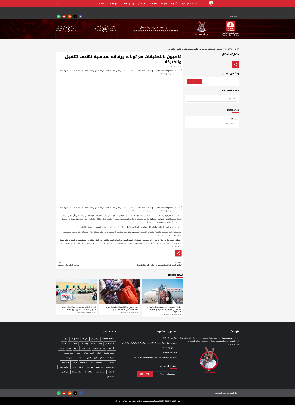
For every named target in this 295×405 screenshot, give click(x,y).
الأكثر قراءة (111, 348)
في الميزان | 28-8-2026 (170, 338)
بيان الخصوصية (231, 393)
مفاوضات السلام (100, 372)
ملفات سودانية (76, 372)
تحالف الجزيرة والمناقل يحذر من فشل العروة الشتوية (159, 264)
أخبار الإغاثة (75, 339)
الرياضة (115, 3)
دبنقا (103, 3)
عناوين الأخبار (110, 367)
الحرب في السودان (99, 348)
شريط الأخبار (65, 362)
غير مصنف (99, 367)
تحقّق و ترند (70, 357)
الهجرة (89, 357)
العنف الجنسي (68, 353)
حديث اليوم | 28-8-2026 (170, 348)
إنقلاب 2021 (84, 343)
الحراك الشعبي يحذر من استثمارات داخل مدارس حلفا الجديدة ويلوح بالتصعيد (79, 308)
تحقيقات (80, 357)
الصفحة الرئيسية (189, 3)
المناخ (102, 357)
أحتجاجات (85, 339)
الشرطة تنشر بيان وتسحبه (69, 264)
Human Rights (108, 339)
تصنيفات (234, 119)
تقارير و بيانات (110, 362)
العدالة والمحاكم (89, 353)
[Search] (57, 3)
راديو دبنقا (129, 3)
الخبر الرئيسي (86, 348)
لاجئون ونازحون (63, 367)
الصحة (62, 348)
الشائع (69, 348)
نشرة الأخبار (64, 372)
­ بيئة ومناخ (94, 339)
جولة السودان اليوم (96, 362)
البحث (194, 81)
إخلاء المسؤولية (220, 393)
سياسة (164, 3)
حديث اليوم (83, 362)
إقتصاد (93, 343)
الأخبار (175, 3)
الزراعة (76, 348)
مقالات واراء (88, 372)
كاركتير (74, 367)
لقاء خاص (111, 372)
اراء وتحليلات (73, 343)
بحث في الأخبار (231, 73)
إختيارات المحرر (109, 343)
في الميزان (89, 367)
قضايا (154, 3)
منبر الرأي (141, 3)
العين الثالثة (110, 357)
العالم (99, 353)
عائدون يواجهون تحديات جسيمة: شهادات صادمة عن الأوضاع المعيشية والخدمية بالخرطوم (163, 309)
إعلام (100, 343)
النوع (95, 357)
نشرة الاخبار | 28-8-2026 (170, 352)
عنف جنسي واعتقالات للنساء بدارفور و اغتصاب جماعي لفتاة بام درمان (122, 308)
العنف (78, 353)
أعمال (66, 339)
